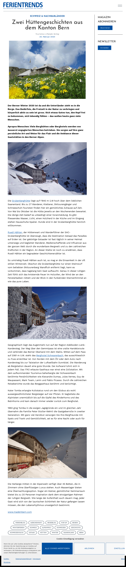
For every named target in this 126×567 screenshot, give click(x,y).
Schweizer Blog (16, 532)
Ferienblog (20, 523)
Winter (55, 532)
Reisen (75, 523)
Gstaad (32, 532)
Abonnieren (105, 28)
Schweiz (33, 527)
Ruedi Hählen (15, 232)
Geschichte (76, 527)
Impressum (37, 559)
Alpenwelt (46, 527)
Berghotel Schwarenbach (49, 355)
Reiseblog (51, 523)
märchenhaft (36, 523)
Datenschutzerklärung (23, 559)
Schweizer (61, 527)
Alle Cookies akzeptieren (57, 548)
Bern (81, 532)
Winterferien (18, 527)
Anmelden (104, 48)
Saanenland (68, 532)
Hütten (43, 532)
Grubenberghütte (21, 200)
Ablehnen (89, 548)
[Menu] (120, 5)
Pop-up (64, 523)
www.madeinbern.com (20, 512)
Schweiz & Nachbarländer (47, 16)
